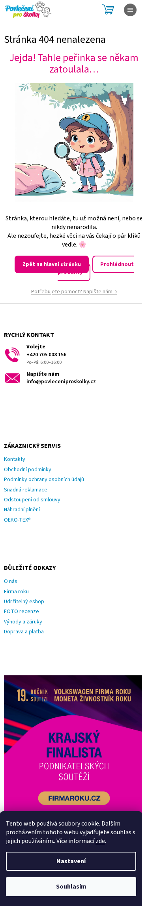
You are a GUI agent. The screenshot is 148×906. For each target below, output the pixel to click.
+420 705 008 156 (46, 355)
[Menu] (130, 10)
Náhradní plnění (22, 510)
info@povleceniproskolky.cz (61, 382)
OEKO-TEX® (17, 520)
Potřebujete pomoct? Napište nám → (74, 292)
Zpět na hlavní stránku (51, 264)
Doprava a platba (24, 632)
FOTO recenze (21, 611)
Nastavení (71, 861)
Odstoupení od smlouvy (32, 500)
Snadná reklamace (25, 490)
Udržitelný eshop (24, 602)
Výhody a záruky (23, 622)
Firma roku (16, 592)
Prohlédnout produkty (96, 268)
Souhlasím (71, 886)
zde (100, 841)
